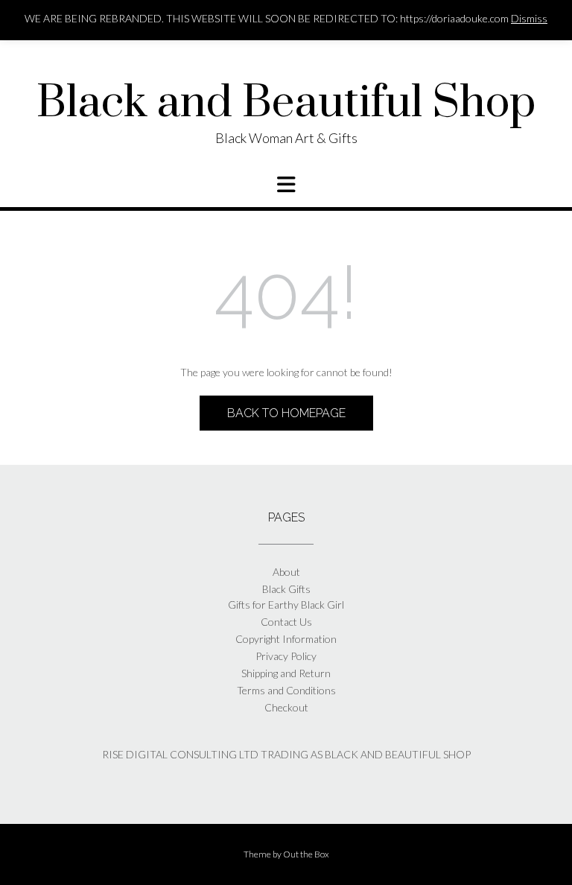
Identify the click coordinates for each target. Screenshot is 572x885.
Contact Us (286, 621)
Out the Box (306, 854)
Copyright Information (286, 638)
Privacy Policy (286, 656)
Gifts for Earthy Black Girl (286, 604)
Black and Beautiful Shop (286, 103)
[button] (286, 184)
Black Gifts (286, 589)
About (286, 571)
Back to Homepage (286, 413)
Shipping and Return (286, 673)
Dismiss (529, 18)
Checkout (286, 707)
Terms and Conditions (286, 690)
